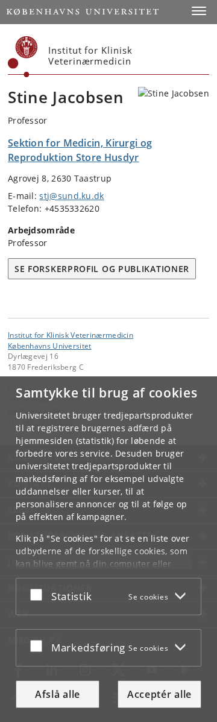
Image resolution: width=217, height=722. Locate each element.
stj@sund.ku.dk (71, 195)
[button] (199, 11)
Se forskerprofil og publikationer (101, 268)
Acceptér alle (159, 694)
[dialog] (108, 549)
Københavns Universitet (50, 345)
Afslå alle (57, 694)
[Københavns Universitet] (23, 56)
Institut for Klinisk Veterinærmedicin (70, 335)
